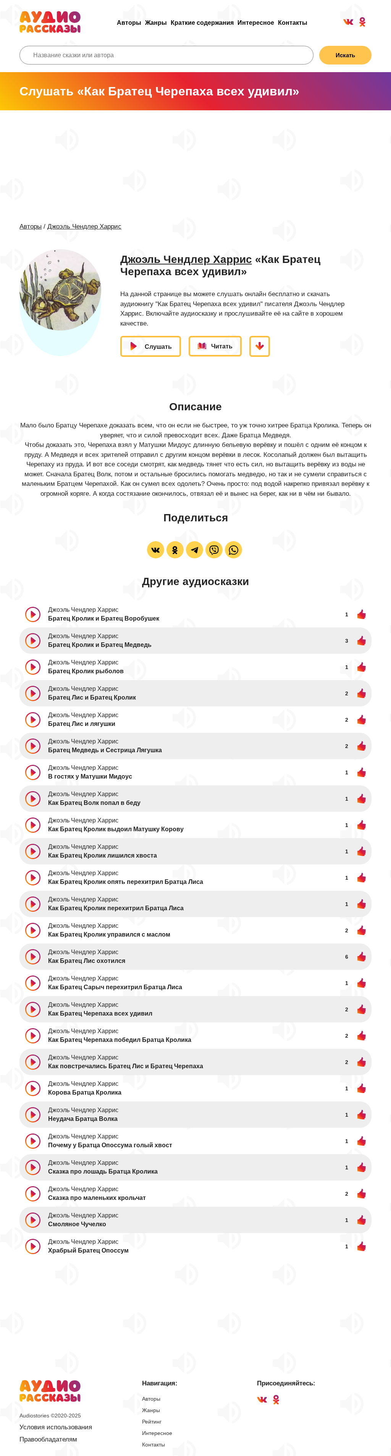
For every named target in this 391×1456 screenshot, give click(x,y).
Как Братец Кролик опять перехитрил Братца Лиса (125, 882)
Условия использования (55, 1427)
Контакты (292, 22)
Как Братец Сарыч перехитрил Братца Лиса (115, 987)
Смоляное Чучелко (77, 1224)
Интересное (256, 22)
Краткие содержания (202, 22)
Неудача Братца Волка (83, 1119)
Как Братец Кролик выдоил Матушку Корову (116, 829)
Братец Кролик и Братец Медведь (100, 645)
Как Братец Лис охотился (86, 961)
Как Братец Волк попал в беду (94, 803)
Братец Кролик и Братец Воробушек (103, 618)
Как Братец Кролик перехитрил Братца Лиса (116, 908)
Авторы (129, 22)
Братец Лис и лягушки (81, 724)
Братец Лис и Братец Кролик (92, 697)
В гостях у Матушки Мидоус (90, 776)
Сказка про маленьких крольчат (97, 1198)
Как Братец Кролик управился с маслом (109, 934)
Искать (345, 55)
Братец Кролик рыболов (86, 671)
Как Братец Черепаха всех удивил (100, 1013)
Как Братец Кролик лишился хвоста (102, 855)
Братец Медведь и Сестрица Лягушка (105, 750)
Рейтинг (152, 1422)
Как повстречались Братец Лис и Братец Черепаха (125, 1066)
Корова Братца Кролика (84, 1092)
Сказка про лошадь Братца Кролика (103, 1171)
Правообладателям (48, 1439)
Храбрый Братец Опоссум (88, 1250)
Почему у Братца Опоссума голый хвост (110, 1145)
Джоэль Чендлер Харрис (84, 226)
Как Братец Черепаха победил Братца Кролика (119, 1040)
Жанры (156, 22)
